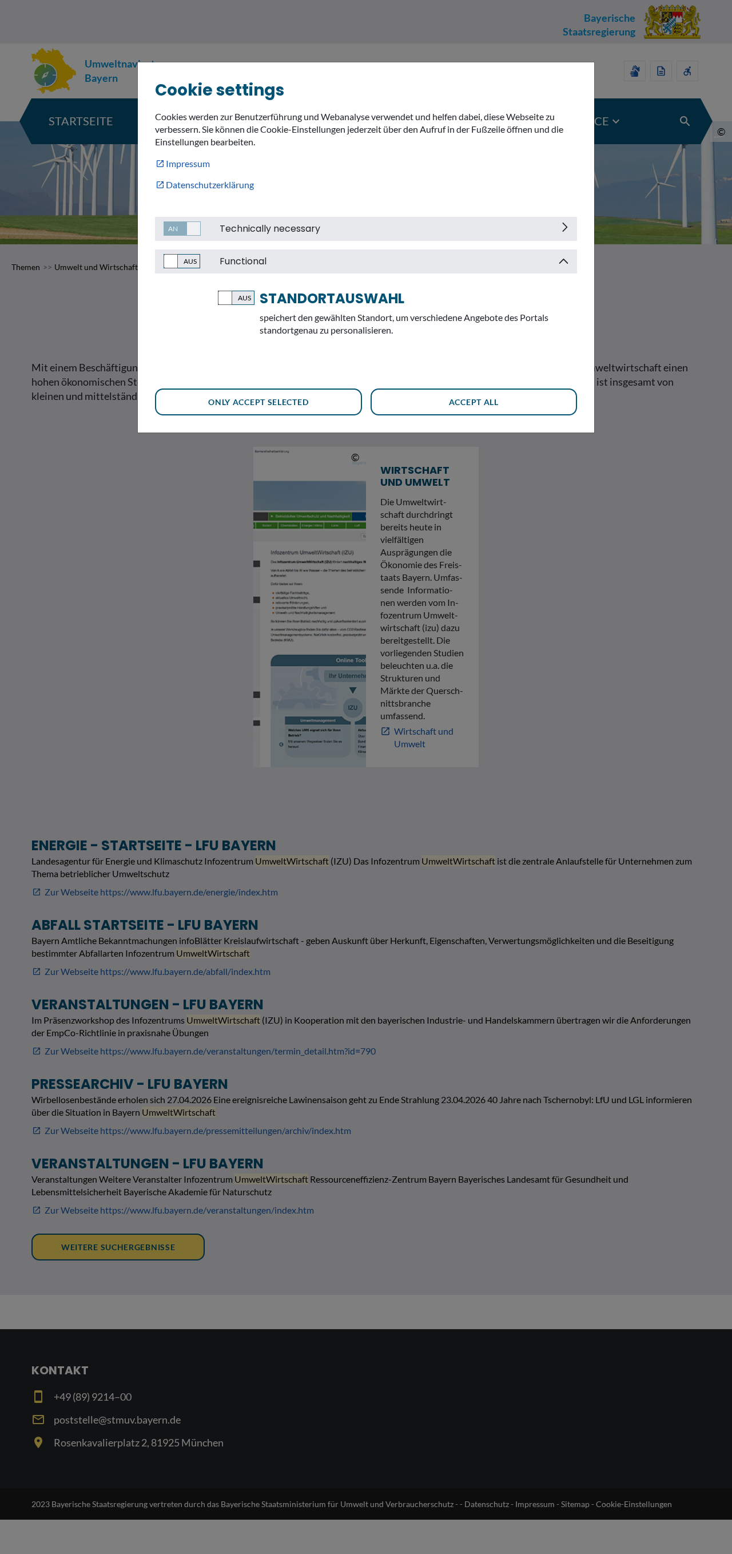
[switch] (178, 228)
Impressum (188, 163)
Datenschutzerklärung (210, 184)
